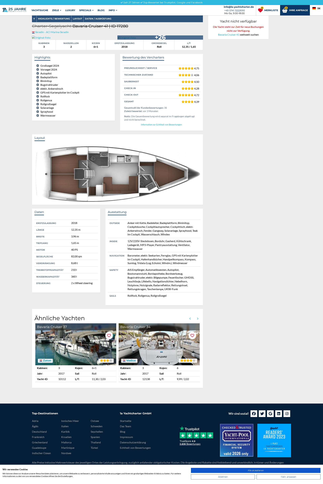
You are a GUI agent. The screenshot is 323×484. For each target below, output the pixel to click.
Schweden (96, 426)
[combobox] (316, 8)
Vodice (130, 360)
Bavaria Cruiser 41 (228, 34)
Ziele (56, 10)
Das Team (125, 426)
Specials (85, 10)
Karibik (65, 431)
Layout (77, 18)
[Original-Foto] (41, 37)
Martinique (67, 447)
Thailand (96, 442)
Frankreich (38, 437)
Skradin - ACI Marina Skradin (52, 32)
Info (112, 10)
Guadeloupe (39, 447)
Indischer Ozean (41, 453)
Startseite (125, 420)
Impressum (126, 437)
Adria (35, 420)
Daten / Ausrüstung (98, 18)
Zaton (46, 360)
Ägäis (35, 426)
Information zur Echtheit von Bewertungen (161, 124)
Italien (65, 426)
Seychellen (97, 431)
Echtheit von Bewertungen (135, 447)
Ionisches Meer (70, 420)
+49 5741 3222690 (234, 10)
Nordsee (66, 453)
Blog (101, 10)
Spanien (95, 437)
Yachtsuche (39, 10)
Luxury (70, 10)
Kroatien (66, 437)
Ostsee (95, 420)
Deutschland (39, 431)
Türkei (94, 447)
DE (318, 8)
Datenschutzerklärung (133, 442)
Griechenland (40, 442)
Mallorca (66, 442)
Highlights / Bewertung (54, 18)
